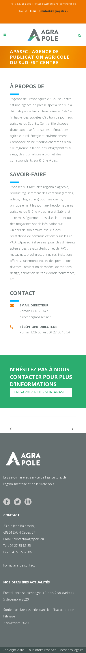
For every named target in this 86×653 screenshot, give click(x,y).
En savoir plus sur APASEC (41, 392)
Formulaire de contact (19, 565)
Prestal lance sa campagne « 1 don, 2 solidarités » (38, 593)
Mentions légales (71, 650)
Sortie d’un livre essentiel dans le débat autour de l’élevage (38, 613)
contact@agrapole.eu (54, 11)
